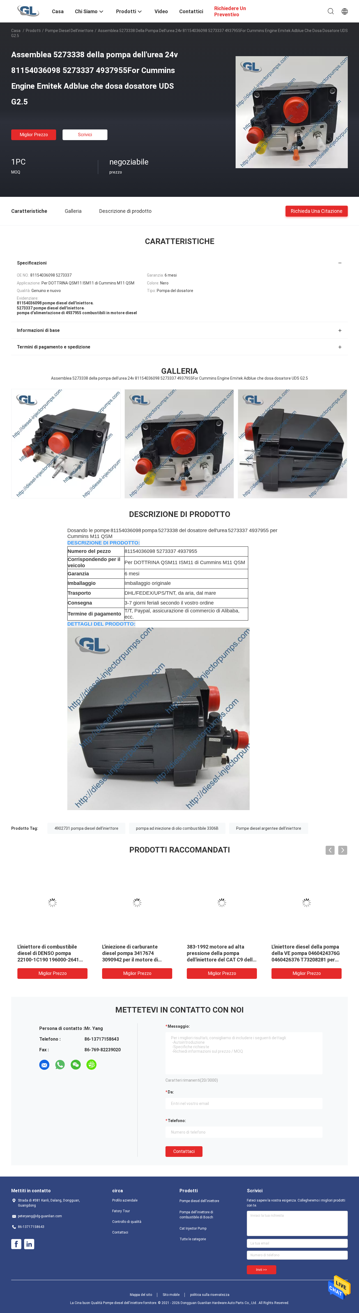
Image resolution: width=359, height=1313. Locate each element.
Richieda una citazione (316, 211)
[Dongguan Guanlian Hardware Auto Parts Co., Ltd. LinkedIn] (29, 1244)
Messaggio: (179, 1026)
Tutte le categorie (193, 1239)
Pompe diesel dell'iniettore (69, 30)
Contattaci (184, 1151)
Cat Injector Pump (193, 1228)
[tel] (107, 1065)
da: (171, 1092)
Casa (15, 30)
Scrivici (85, 134)
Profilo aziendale (124, 1200)
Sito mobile (171, 1295)
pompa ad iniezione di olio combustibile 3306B (177, 828)
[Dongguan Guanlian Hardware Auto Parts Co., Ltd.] (28, 10)
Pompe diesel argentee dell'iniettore (268, 828)
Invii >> (261, 1270)
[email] (44, 1065)
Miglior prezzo (34, 134)
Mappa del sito (141, 1295)
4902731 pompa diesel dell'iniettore (86, 828)
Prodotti (33, 30)
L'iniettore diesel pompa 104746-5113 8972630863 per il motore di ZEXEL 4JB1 (305, 953)
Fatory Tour (121, 1211)
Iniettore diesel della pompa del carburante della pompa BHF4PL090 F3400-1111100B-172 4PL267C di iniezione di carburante (221, 959)
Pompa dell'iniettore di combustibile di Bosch (196, 1214)
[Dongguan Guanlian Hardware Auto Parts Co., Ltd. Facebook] (16, 1244)
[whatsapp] (60, 1065)
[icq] (91, 1065)
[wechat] (76, 1065)
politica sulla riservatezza (209, 1295)
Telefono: (177, 1120)
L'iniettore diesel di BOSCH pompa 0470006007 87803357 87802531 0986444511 (51, 953)
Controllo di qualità (126, 1222)
